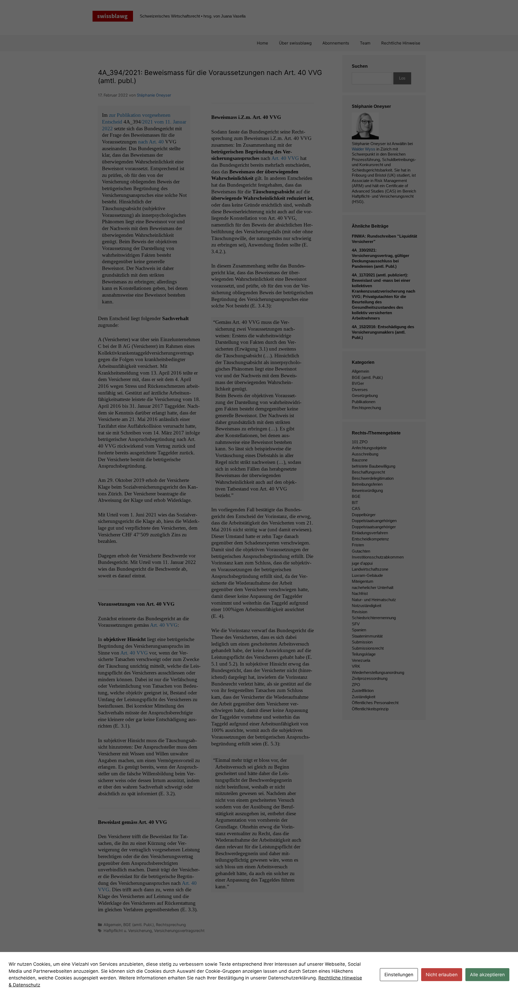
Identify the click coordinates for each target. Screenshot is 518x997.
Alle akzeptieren (487, 974)
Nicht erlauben (442, 974)
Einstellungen (398, 974)
